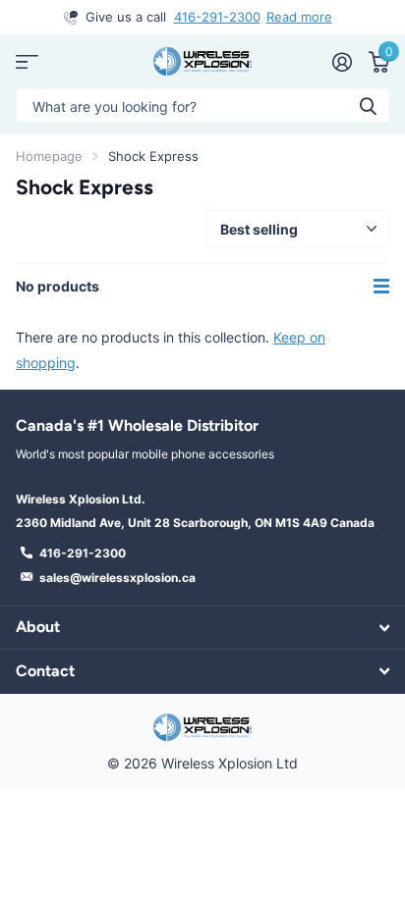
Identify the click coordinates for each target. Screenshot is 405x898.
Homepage (49, 156)
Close (202, 628)
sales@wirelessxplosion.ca (117, 577)
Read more (299, 17)
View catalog (27, 61)
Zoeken (367, 105)
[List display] (381, 286)
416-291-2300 (217, 17)
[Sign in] (341, 61)
